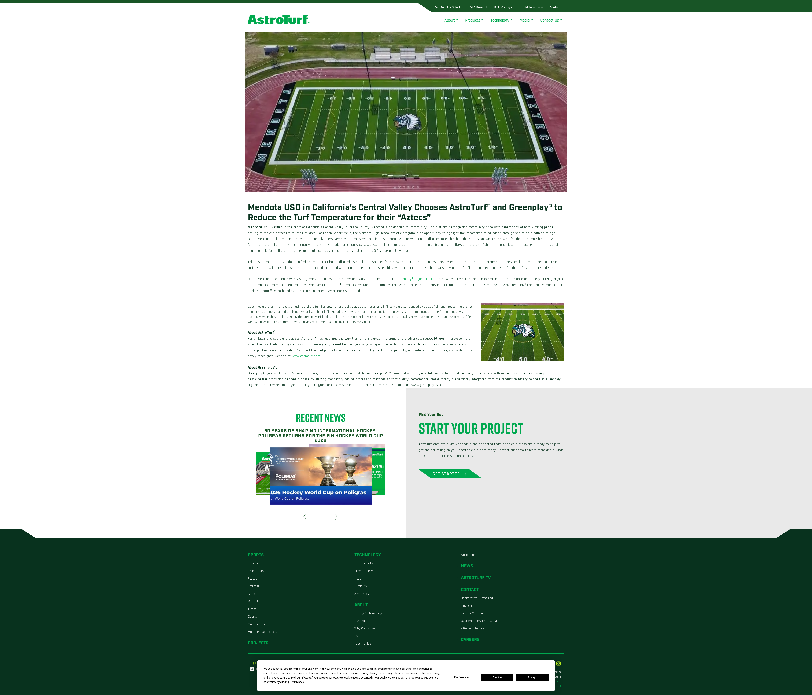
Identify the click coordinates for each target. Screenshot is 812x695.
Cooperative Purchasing (477, 598)
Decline (497, 677)
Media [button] (525, 20)
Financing (467, 605)
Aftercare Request (473, 628)
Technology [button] (499, 20)
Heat (357, 578)
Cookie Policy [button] (387, 677)
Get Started (446, 474)
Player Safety (363, 571)
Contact (555, 7)
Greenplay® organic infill (415, 279)
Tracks (252, 609)
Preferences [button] (297, 682)
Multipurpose (256, 624)
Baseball (253, 563)
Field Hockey (256, 571)
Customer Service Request (479, 621)
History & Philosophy (368, 613)
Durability (360, 586)
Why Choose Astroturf (369, 628)
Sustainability (363, 563)
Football (253, 578)
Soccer (252, 594)
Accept (532, 677)
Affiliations (468, 555)
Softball (253, 601)
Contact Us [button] (549, 20)
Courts (252, 616)
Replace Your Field (473, 613)
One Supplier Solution (449, 7)
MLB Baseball (479, 7)
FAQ (357, 636)
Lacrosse (254, 586)
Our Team (361, 621)
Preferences (462, 677)
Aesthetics (361, 594)
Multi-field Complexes (262, 632)
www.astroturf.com (306, 356)
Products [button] (472, 20)
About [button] (449, 20)
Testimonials (363, 644)
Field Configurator (506, 7)
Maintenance (534, 7)
